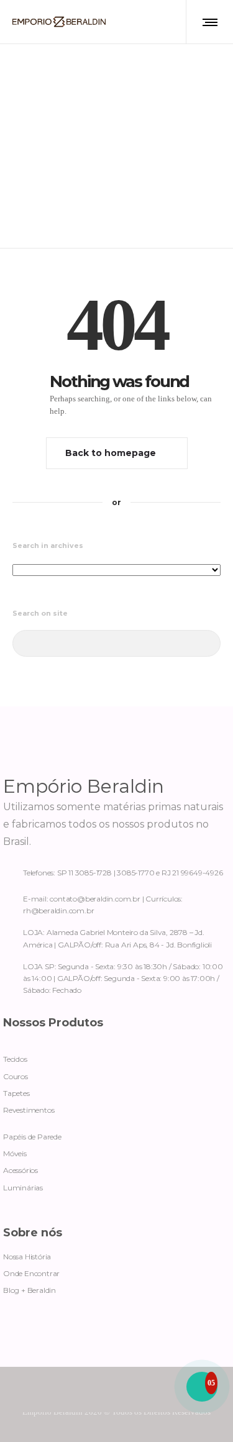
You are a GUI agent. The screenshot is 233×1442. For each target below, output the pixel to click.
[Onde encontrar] (116, 935)
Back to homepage (110, 453)
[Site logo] (59, 21)
